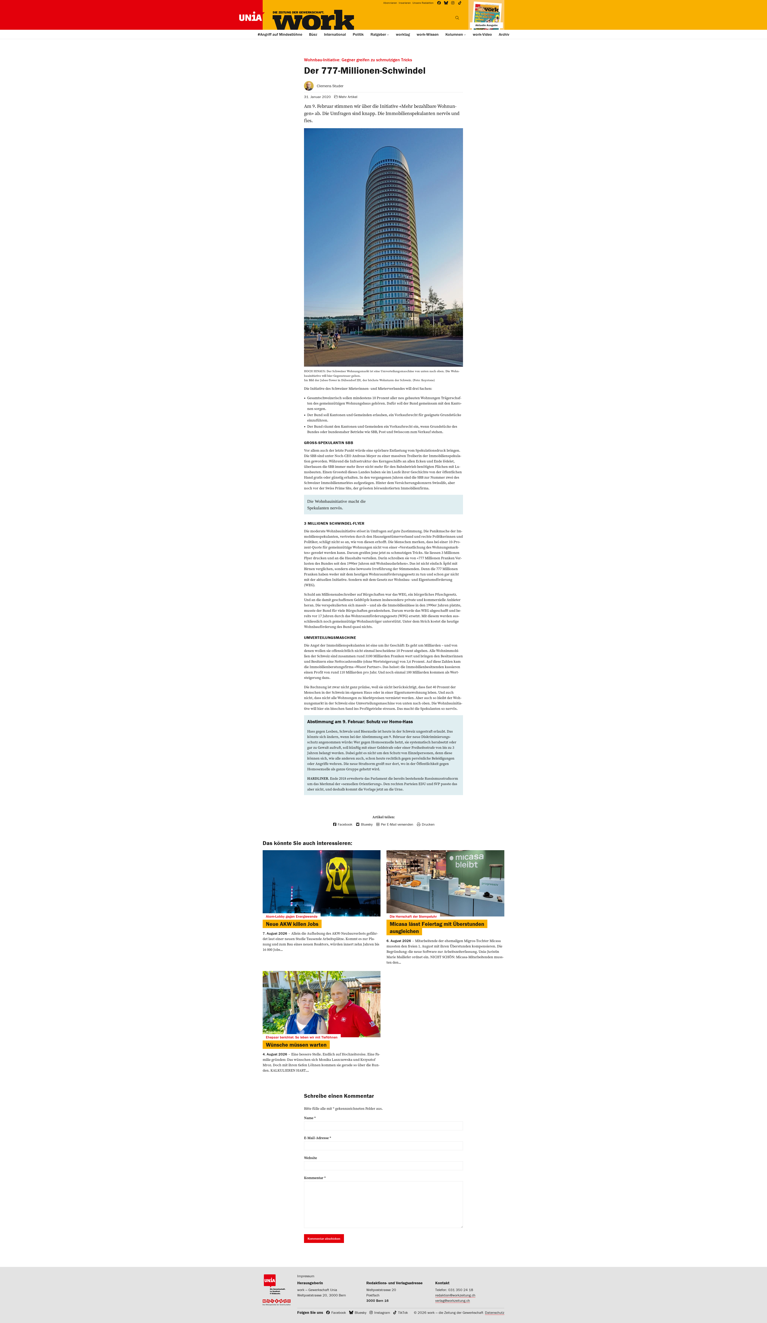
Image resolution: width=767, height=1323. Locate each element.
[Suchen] (457, 18)
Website (310, 1158)
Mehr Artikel (348, 96)
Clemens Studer (330, 85)
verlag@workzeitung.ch (452, 1300)
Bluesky (360, 1312)
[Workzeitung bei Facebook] (439, 3)
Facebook (338, 1312)
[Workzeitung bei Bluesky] (446, 3)
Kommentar (315, 1178)
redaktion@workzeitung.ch (455, 1295)
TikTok (403, 1312)
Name (310, 1118)
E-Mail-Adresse (317, 1138)
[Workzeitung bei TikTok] (460, 3)
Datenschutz (494, 1312)
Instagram (382, 1312)
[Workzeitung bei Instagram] (453, 3)
